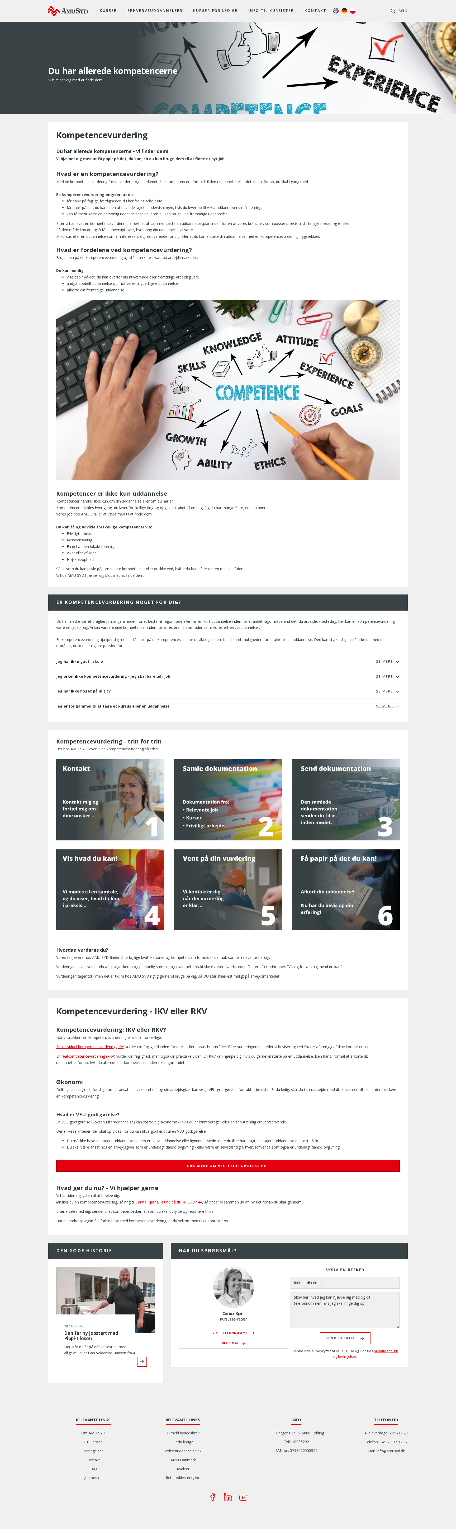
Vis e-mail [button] (231, 1343)
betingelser (347, 1356)
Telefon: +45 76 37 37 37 (386, 1441)
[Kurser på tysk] (344, 11)
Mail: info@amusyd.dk (386, 1450)
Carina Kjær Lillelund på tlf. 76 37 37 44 (169, 1202)
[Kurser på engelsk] (336, 11)
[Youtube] (243, 1497)
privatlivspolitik (386, 1351)
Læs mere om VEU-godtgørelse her (228, 1165)
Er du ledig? (183, 1441)
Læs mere (142, 1362)
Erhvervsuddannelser (155, 10)
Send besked (340, 1338)
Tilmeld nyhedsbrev (183, 1432)
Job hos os (93, 1477)
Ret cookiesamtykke (183, 1477)
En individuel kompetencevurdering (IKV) (90, 1046)
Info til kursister (271, 10)
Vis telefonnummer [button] (231, 1333)
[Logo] (68, 11)
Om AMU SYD (93, 1432)
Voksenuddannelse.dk (183, 1450)
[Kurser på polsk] (353, 11)
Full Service (93, 1441)
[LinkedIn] (228, 1497)
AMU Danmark (183, 1459)
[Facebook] (213, 1497)
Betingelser (93, 1450)
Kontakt (315, 10)
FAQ (93, 1468)
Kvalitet (183, 1468)
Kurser (108, 10)
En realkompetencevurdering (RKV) (85, 1056)
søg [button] (402, 10)
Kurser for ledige (215, 10)
